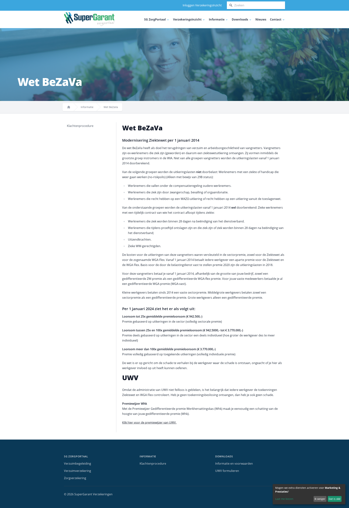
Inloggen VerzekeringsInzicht (202, 5)
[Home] (69, 107)
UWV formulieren (227, 471)
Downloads (224, 456)
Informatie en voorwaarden (234, 464)
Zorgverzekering (75, 478)
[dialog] (309, 494)
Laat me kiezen (284, 499)
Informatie (87, 107)
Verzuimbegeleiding (77, 464)
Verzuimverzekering (77, 471)
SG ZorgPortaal (76, 456)
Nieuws (260, 19)
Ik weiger (319, 499)
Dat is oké (334, 499)
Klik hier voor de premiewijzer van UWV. (149, 422)
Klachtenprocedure (80, 126)
